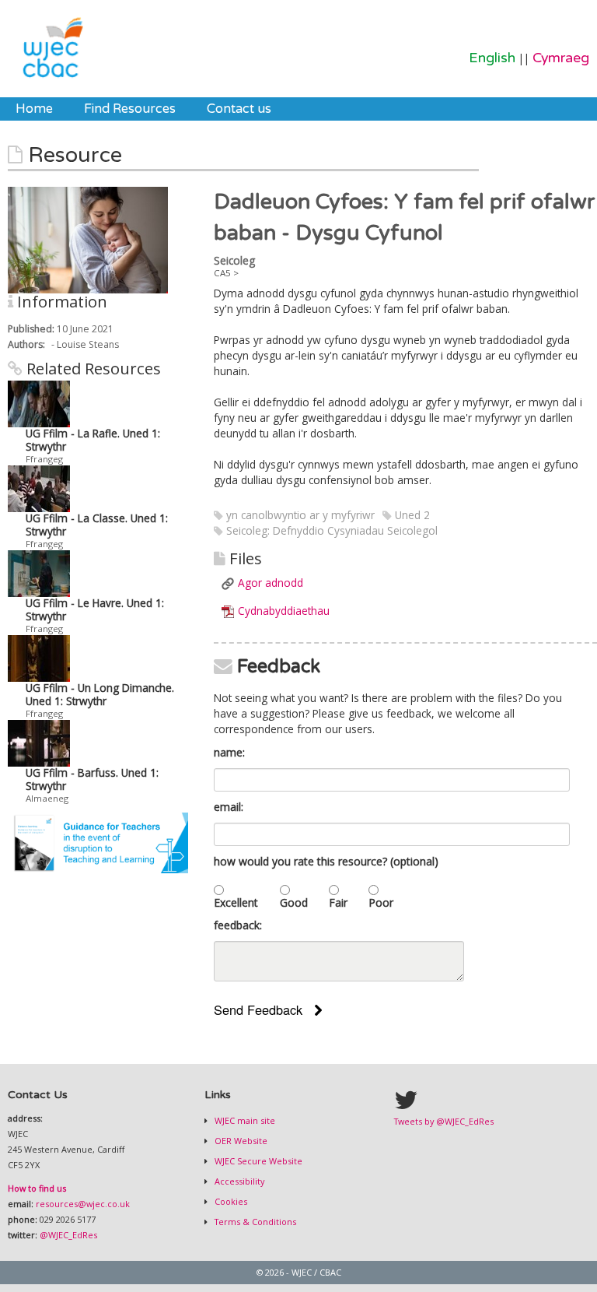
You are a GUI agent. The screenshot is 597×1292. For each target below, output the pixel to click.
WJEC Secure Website (257, 1161)
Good (294, 902)
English (492, 58)
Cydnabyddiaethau (284, 610)
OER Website (239, 1140)
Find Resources (130, 109)
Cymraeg (560, 58)
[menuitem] (34, 109)
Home (34, 109)
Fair (338, 902)
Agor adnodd (270, 582)
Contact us (239, 109)
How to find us (37, 1188)
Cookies (229, 1201)
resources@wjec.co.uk (83, 1203)
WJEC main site (243, 1120)
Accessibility (238, 1181)
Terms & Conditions (254, 1221)
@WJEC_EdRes (68, 1235)
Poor (380, 902)
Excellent (236, 902)
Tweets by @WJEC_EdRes (444, 1121)
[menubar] (143, 109)
